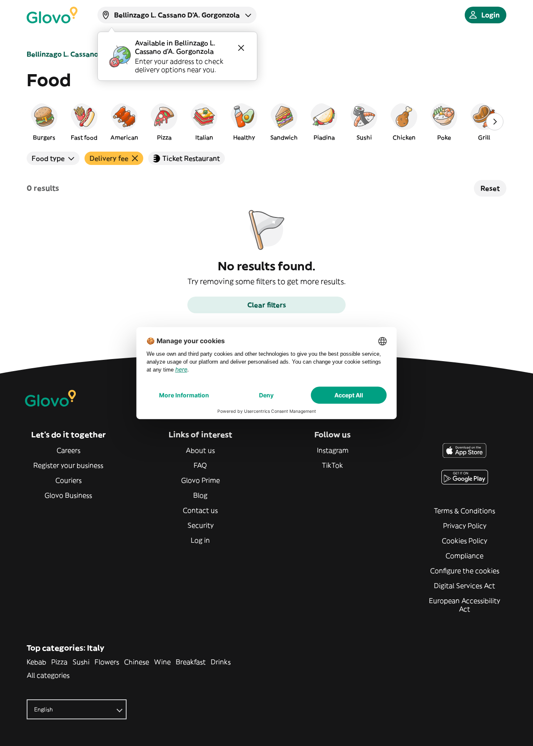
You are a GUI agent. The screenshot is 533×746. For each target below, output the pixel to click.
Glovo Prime (200, 480)
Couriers (68, 480)
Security (200, 525)
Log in (200, 540)
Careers (68, 450)
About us (200, 450)
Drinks (221, 662)
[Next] (494, 121)
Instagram (333, 450)
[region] (266, 122)
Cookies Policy (464, 540)
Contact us (200, 510)
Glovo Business (68, 495)
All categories (48, 675)
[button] (44, 122)
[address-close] (241, 48)
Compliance (464, 555)
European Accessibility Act (464, 604)
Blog (200, 495)
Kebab (36, 662)
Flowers (107, 662)
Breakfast (191, 662)
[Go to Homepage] (52, 15)
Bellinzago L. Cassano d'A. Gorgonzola (89, 54)
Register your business (68, 465)
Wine (162, 662)
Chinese (136, 662)
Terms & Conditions (464, 510)
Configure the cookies (464, 570)
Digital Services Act (464, 585)
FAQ (200, 465)
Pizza (59, 662)
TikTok (332, 465)
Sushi (81, 662)
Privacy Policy (464, 525)
